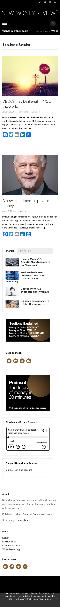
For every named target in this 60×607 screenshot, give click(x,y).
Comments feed (11, 545)
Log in (5, 537)
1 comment (21, 211)
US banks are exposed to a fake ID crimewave (35, 302)
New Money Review (30, 583)
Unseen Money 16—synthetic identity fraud (35, 290)
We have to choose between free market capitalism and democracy (26, 277)
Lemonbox (22, 520)
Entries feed (9, 541)
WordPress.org (11, 549)
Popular (25, 251)
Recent (10, 251)
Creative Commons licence (37, 514)
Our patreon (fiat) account (19, 470)
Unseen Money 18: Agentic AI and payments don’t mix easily (35, 262)
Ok (30, 603)
